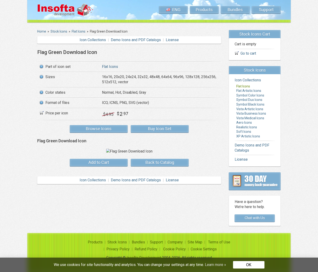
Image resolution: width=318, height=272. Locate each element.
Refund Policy (146, 249)
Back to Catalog (159, 162)
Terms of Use (219, 242)
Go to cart (248, 53)
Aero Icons (244, 122)
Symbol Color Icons (250, 95)
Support (266, 9)
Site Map (195, 242)
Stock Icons (117, 242)
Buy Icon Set (159, 128)
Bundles (235, 9)
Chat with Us (255, 218)
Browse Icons (99, 128)
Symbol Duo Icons (249, 100)
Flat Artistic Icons (248, 91)
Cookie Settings (204, 249)
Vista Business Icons (251, 113)
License (172, 40)
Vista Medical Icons (250, 118)
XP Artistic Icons (248, 136)
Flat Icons (110, 66)
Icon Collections (93, 40)
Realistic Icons (246, 127)
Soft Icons (243, 131)
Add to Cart (98, 162)
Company (175, 242)
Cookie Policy (174, 249)
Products (204, 9)
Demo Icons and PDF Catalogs (136, 40)
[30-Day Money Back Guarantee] (255, 181)
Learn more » (215, 264)
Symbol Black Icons (250, 104)
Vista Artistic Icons (249, 109)
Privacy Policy (118, 249)
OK (248, 264)
